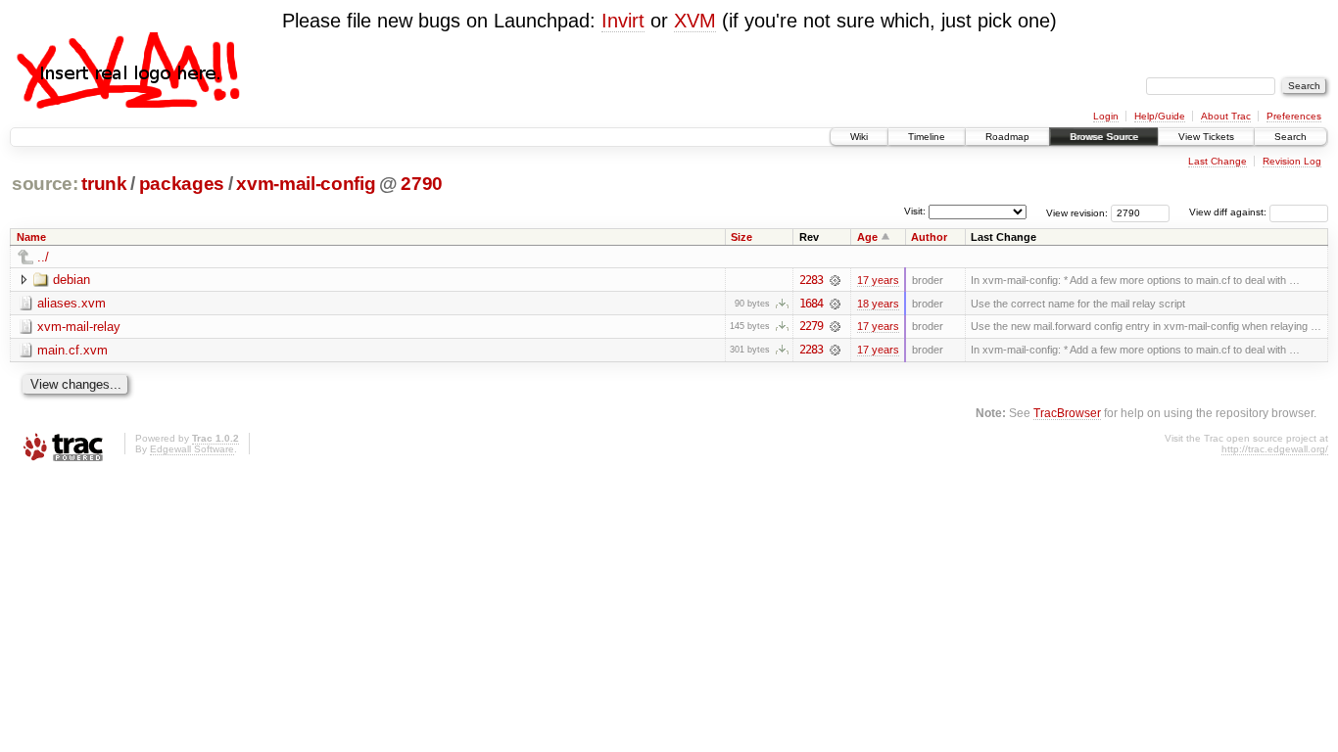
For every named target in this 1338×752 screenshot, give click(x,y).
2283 (811, 280)
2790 (422, 183)
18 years (878, 303)
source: (45, 183)
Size (741, 237)
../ (43, 257)
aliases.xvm (71, 303)
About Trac (1226, 116)
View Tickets (1206, 136)
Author (929, 237)
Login (1106, 116)
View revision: (1077, 212)
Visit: (915, 211)
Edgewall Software (192, 449)
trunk (103, 183)
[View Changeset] (835, 280)
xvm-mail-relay (78, 326)
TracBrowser (1067, 412)
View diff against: (1229, 212)
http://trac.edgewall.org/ (1274, 449)
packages (181, 183)
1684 (811, 303)
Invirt (623, 20)
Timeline (926, 136)
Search (1290, 136)
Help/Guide (1159, 116)
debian (71, 279)
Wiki (859, 136)
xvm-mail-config (305, 183)
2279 (811, 326)
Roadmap (1007, 136)
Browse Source (1104, 136)
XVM (695, 20)
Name (31, 237)
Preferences (1293, 116)
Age (867, 237)
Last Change (1217, 161)
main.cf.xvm (72, 350)
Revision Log (1292, 161)
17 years (878, 280)
